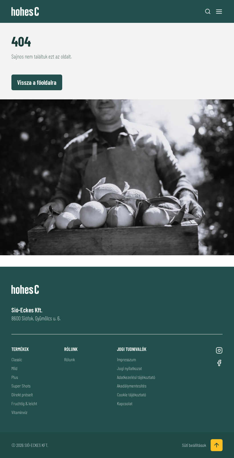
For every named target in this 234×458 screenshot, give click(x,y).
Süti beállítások (194, 445)
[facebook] (219, 362)
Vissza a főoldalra (37, 82)
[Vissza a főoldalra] (26, 11)
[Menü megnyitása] (219, 11)
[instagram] (219, 350)
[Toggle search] (208, 11)
